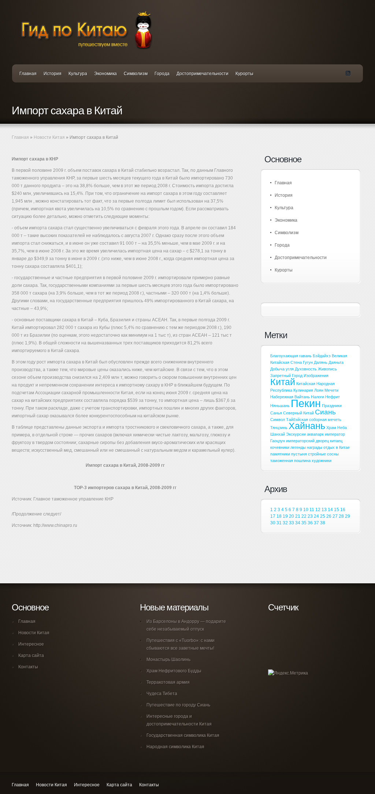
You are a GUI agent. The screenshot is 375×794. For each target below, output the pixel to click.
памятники (280, 454)
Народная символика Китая (175, 746)
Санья (276, 413)
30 (272, 522)
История (53, 73)
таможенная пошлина (290, 460)
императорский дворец (307, 441)
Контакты (28, 666)
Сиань (325, 412)
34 (297, 522)
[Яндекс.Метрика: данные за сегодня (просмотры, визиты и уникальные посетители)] (288, 673)
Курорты (244, 73)
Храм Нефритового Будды (173, 670)
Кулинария (303, 390)
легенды (298, 447)
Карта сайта (31, 655)
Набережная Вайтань (290, 397)
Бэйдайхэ (322, 356)
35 (304, 522)
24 (316, 516)
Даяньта (336, 362)
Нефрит (332, 397)
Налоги (317, 397)
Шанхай (277, 434)
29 (347, 516)
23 (310, 516)
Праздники (332, 405)
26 (328, 516)
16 (342, 509)
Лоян (318, 390)
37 (316, 522)
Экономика (105, 73)
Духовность (306, 369)
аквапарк (315, 434)
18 (279, 516)
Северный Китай (298, 413)
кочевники (279, 447)
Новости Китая (49, 137)
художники (321, 460)
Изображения (316, 375)
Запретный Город (286, 375)
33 (291, 522)
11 (311, 509)
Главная (28, 73)
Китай (282, 382)
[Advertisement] (97, 559)
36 (310, 522)
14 (330, 509)
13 (324, 509)
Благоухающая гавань (291, 356)
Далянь (320, 362)
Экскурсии (296, 434)
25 (322, 516)
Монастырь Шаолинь (168, 659)
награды (314, 447)
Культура (77, 73)
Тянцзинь (278, 427)
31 (279, 522)
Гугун (308, 362)
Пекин (306, 403)
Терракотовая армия (168, 682)
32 (285, 522)
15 (336, 509)
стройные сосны (323, 454)
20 (291, 516)
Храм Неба (336, 427)
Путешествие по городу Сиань (178, 705)
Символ (277, 419)
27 (335, 516)
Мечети (331, 390)
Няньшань (280, 405)
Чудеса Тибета (161, 693)
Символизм (136, 73)
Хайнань (307, 426)
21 (297, 516)
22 (304, 516)
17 (272, 516)
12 (317, 509)
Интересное (31, 644)
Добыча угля (282, 369)
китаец (336, 441)
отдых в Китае (336, 447)
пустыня (299, 454)
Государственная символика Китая (182, 735)
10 (305, 509)
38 (322, 522)
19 (285, 516)
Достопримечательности (203, 73)
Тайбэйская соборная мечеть (313, 419)
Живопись (327, 369)
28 (341, 516)
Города (162, 73)
